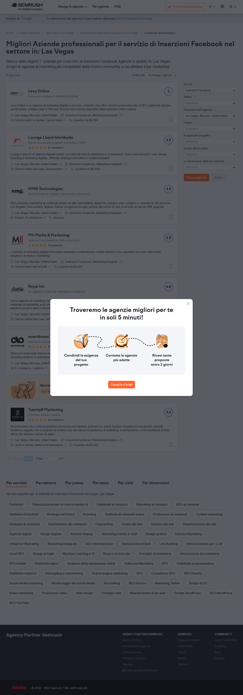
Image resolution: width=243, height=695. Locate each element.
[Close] (188, 303)
